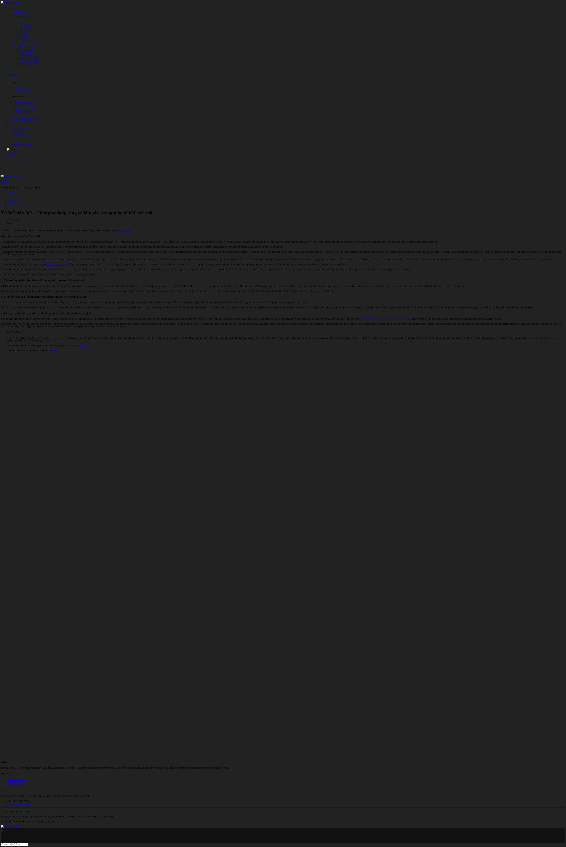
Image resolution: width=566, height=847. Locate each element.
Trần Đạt (4, 182)
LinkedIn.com (124, 230)
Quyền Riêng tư (14, 782)
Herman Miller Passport (57, 264)
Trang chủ (12, 200)
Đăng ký (11, 155)
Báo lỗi (10, 195)
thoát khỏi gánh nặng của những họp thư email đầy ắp (385, 318)
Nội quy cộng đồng (16, 784)
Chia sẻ (10, 192)
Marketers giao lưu (16, 205)
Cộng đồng (12, 203)
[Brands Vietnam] (10, 2)
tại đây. (83, 345)
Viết (3, 160)
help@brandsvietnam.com (19, 804)
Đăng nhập (12, 152)
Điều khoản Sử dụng (17, 779)
